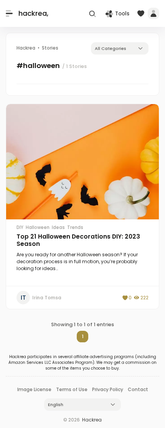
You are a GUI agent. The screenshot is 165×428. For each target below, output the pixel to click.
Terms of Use (71, 389)
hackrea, (33, 13)
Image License (34, 389)
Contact (138, 389)
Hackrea (92, 419)
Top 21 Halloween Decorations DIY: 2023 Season (78, 240)
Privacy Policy (107, 389)
